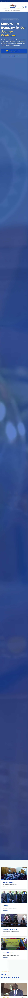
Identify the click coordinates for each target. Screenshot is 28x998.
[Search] (23, 7)
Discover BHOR (14, 56)
